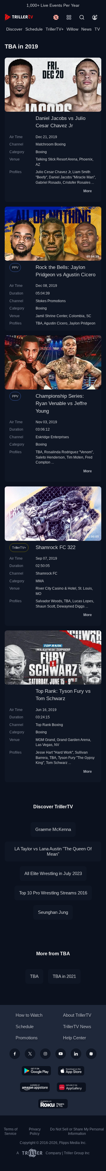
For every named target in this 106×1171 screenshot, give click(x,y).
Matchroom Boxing (51, 144)
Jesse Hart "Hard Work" (54, 752)
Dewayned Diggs (71, 606)
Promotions (27, 1037)
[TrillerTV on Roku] (53, 1103)
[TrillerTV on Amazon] (35, 1087)
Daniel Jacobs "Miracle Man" (72, 177)
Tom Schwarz (56, 763)
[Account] (94, 17)
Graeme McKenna (53, 829)
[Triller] (91, 1053)
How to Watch (29, 1015)
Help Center (74, 1037)
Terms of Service (10, 1131)
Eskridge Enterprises (52, 437)
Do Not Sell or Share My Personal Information (77, 1131)
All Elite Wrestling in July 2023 (53, 873)
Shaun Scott (45, 606)
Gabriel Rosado (48, 182)
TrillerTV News (77, 1026)
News (86, 29)
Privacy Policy (35, 1131)
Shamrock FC (46, 573)
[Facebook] (14, 1053)
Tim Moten (75, 457)
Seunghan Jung (53, 912)
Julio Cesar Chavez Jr (53, 172)
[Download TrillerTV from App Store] (71, 1070)
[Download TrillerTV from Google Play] (36, 1070)
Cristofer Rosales (76, 182)
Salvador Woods (49, 601)
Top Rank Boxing (49, 725)
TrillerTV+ (55, 29)
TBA (39, 323)
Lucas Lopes (82, 601)
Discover (14, 29)
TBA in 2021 (64, 976)
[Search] (81, 17)
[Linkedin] (76, 1053)
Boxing (41, 152)
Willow (72, 29)
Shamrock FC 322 (55, 547)
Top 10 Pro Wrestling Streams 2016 (53, 892)
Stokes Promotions (51, 301)
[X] (30, 1053)
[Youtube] (60, 1053)
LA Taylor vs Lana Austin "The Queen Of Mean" (53, 851)
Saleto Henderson (50, 457)
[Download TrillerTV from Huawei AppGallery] (71, 1087)
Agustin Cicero (55, 323)
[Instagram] (45, 1053)
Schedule (34, 29)
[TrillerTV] (19, 17)
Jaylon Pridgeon (82, 323)
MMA (40, 581)
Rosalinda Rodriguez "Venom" (68, 452)
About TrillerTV (77, 1015)
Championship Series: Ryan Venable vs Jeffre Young (61, 403)
